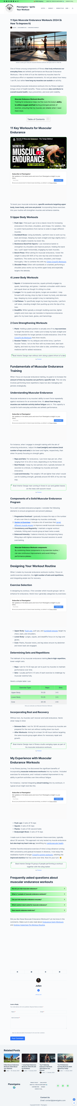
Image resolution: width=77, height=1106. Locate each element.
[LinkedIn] (60, 972)
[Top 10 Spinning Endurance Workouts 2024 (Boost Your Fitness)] (47, 1058)
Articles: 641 (38, 994)
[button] (38, 889)
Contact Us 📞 (69, 1)
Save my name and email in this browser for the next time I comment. (28, 1032)
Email (42, 1011)
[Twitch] (17, 1)
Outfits (43, 8)
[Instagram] (11, 1)
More (67, 8)
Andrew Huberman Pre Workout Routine (29, 925)
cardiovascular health (55, 843)
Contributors (35, 1086)
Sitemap (43, 1086)
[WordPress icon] (38, 990)
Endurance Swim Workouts (53, 922)
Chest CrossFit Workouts (56, 262)
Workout (50, 8)
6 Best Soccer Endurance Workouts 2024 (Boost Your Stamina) (11, 1066)
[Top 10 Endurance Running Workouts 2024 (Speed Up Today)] (65, 1058)
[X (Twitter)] (6, 1)
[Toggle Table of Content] (47, 119)
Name (13, 1011)
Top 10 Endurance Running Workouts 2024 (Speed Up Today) (65, 1066)
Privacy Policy (34, 1082)
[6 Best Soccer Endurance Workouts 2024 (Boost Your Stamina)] (11, 1058)
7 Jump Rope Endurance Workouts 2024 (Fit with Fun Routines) (29, 1066)
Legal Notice (43, 1082)
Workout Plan (60, 8)
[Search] (72, 8)
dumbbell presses (51, 631)
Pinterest (39, 359)
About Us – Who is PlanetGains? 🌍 (55, 1)
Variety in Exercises (22, 522)
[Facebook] (4, 1)
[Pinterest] (8, 1)
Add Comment (15, 1017)
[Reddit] (15, 1)
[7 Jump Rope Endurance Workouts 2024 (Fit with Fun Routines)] (29, 1058)
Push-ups (28, 631)
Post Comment (17, 1038)
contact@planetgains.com (55, 1100)
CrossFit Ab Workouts (23, 338)
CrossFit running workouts (42, 855)
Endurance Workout (33, 27)
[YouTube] (13, 1)
